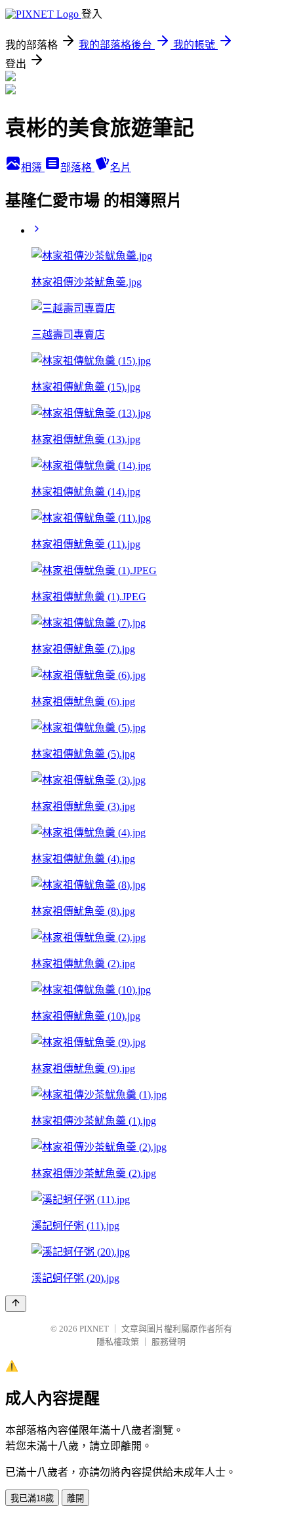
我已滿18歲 (32, 1498)
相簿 (33, 167)
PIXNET (94, 1329)
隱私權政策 (117, 1342)
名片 (120, 167)
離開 (75, 1498)
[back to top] (15, 1304)
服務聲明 (168, 1342)
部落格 (77, 167)
